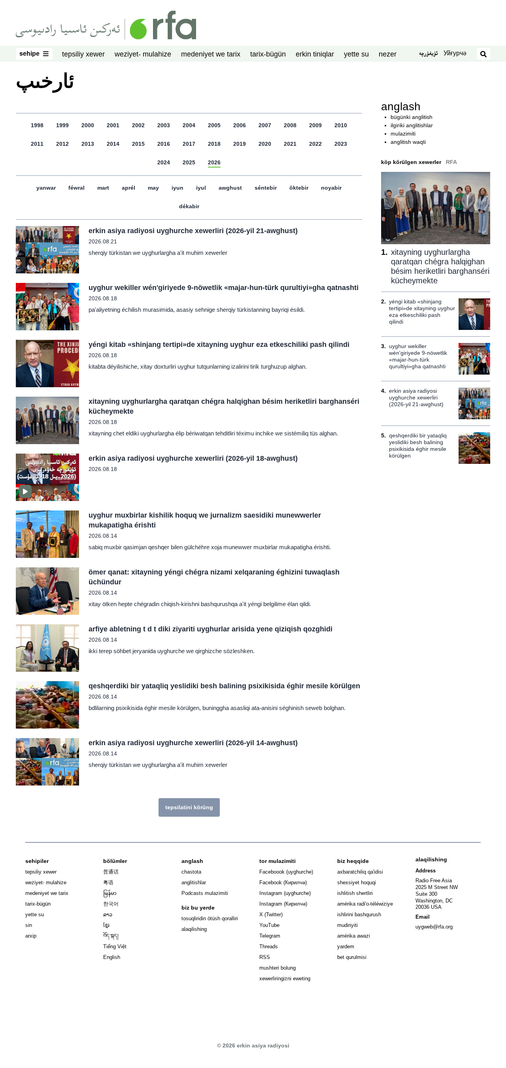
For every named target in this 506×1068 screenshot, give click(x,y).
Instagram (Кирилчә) (283, 904)
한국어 (111, 904)
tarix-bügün (268, 54)
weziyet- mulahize (143, 54)
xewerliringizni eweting (284, 978)
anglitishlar (193, 882)
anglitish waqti (408, 142)
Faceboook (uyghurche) (286, 872)
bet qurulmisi (351, 957)
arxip (30, 936)
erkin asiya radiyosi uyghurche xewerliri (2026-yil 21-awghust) (193, 231)
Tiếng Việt (114, 946)
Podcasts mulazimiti (204, 893)
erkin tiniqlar (315, 54)
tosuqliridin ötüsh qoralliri (209, 918)
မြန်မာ (110, 893)
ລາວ (107, 914)
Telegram (269, 936)
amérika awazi (353, 936)
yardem (345, 946)
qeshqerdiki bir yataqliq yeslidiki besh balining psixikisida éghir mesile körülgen (224, 686)
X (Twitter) (271, 914)
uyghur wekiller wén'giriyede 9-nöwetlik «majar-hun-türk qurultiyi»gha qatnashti (224, 288)
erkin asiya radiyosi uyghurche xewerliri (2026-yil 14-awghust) (193, 743)
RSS (264, 957)
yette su (356, 54)
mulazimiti (403, 133)
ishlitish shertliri (355, 893)
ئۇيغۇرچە (428, 54)
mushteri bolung (277, 968)
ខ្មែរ (106, 925)
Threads (268, 946)
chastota (191, 872)
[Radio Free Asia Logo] (106, 24)
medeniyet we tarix (210, 54)
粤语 (108, 882)
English (111, 957)
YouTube (269, 925)
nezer (387, 54)
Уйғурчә (455, 53)
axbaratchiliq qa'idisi (360, 872)
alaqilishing (194, 929)
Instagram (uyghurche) (285, 893)
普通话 (111, 872)
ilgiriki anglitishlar (412, 125)
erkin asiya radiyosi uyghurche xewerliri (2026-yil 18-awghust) (193, 458)
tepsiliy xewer (83, 54)
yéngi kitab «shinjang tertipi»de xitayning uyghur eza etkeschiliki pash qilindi (219, 344)
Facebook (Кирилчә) (283, 882)
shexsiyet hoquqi (356, 882)
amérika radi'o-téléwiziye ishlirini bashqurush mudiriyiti (365, 914)
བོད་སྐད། (111, 936)
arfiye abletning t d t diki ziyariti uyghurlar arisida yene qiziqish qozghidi (210, 629)
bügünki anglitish (411, 117)
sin (28, 925)
